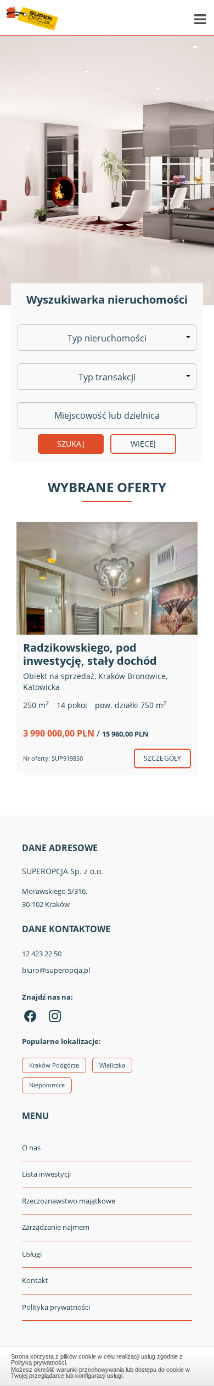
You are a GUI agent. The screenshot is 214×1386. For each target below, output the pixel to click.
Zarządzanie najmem (55, 1227)
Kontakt (35, 1280)
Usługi (32, 1254)
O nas (31, 1148)
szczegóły (162, 758)
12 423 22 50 (41, 954)
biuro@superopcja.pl (56, 970)
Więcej (143, 443)
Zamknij (107, 1364)
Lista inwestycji (46, 1174)
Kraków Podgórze (54, 1065)
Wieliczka (112, 1065)
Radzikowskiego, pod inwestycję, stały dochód (90, 654)
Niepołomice (47, 1085)
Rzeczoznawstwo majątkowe (68, 1201)
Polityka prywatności (56, 1307)
